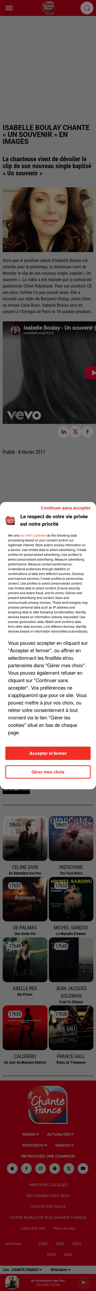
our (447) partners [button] (33, 535)
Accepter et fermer (48, 753)
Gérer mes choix (48, 772)
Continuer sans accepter (66, 508)
